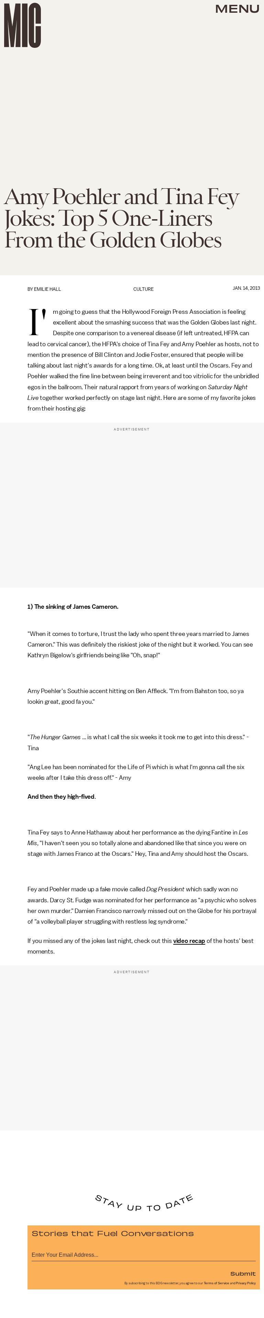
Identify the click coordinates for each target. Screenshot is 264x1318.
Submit (243, 1273)
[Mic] (22, 25)
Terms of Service (216, 1283)
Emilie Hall (47, 289)
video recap (189, 941)
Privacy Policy (246, 1283)
